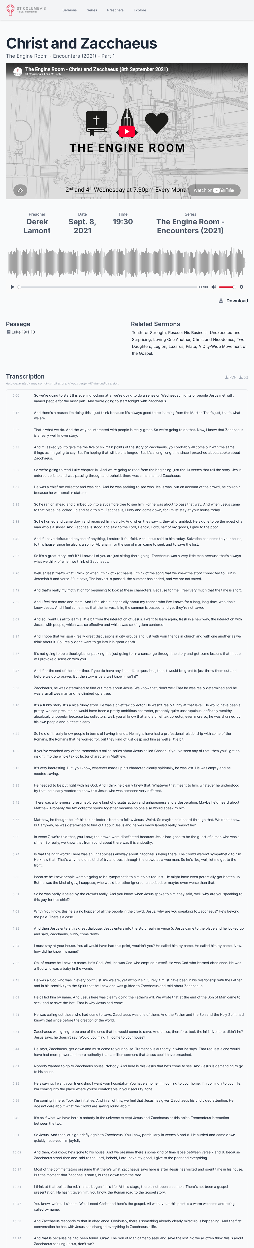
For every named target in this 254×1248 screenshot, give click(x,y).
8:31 (16, 1032)
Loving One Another (171, 339)
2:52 (16, 602)
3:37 (16, 654)
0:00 (16, 395)
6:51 (16, 894)
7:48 (16, 980)
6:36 (16, 877)
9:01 (16, 1066)
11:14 (17, 1238)
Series (92, 10)
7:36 (16, 963)
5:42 (16, 802)
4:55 (16, 751)
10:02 (17, 1152)
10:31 (17, 1187)
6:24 (16, 854)
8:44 (16, 1049)
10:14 (17, 1169)
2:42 (16, 590)
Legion (160, 346)
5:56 (16, 820)
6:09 (16, 837)
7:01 (16, 911)
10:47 (17, 1204)
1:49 (16, 539)
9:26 (16, 1100)
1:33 (16, 521)
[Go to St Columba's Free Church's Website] (26, 10)
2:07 (16, 556)
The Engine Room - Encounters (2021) (190, 226)
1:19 (16, 504)
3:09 (16, 619)
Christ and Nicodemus (213, 339)
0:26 (16, 430)
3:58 (16, 688)
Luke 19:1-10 (23, 332)
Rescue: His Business (187, 332)
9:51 (16, 1135)
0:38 (16, 447)
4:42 (16, 734)
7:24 (16, 946)
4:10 (16, 705)
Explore (140, 10)
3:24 (16, 636)
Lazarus (176, 346)
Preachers (115, 10)
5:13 (16, 768)
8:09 (16, 997)
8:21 (16, 1015)
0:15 (16, 413)
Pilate (191, 346)
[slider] (107, 287)
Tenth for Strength (149, 332)
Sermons (70, 10)
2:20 (16, 573)
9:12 (16, 1083)
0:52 (16, 470)
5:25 (16, 785)
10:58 (17, 1221)
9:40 (16, 1118)
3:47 (16, 671)
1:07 (16, 487)
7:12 (16, 928)
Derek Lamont (37, 226)
